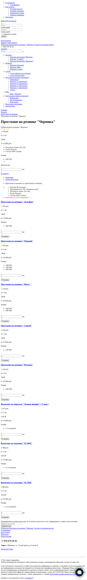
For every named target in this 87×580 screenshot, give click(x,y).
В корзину (5, 174)
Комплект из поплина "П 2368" (16, 482)
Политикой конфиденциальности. (63, 574)
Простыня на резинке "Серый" (16, 325)
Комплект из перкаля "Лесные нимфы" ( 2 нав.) (24, 404)
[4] (7, 129)
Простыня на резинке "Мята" (16, 284)
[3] (5, 129)
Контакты (4, 534)
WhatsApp (5, 549)
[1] (2, 129)
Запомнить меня (10, 34)
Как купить (5, 532)
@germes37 (29, 578)
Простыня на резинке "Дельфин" (17, 202)
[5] (8, 129)
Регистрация (11, 21)
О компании (5, 530)
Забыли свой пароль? (9, 43)
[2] (3, 129)
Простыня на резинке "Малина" (17, 365)
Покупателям (6, 536)
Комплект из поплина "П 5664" (16, 443)
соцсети (4, 49)
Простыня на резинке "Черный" (17, 241)
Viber (11, 549)
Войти (3, 21)
